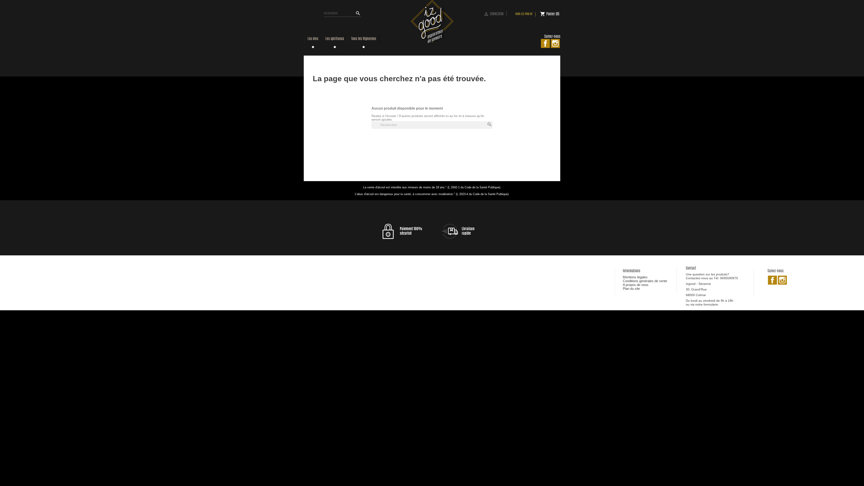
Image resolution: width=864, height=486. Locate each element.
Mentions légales (635, 277)
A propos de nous (635, 285)
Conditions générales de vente (645, 281)
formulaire (711, 304)
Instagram (555, 43)
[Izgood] (432, 22)
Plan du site (631, 288)
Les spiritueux (334, 39)
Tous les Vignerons (363, 39)
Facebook (545, 43)
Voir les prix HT (523, 14)
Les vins (313, 39)
